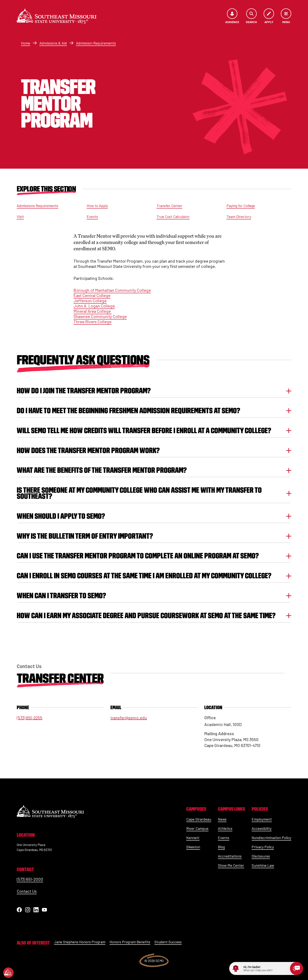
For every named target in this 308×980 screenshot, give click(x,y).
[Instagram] (27, 909)
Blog (221, 846)
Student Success (168, 942)
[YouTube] (44, 909)
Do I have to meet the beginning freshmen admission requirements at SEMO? (128, 410)
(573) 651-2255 (29, 717)
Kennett (192, 837)
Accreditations (230, 856)
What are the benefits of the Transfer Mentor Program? (102, 470)
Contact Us (27, 891)
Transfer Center (169, 205)
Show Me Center (231, 865)
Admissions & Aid (53, 43)
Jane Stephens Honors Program (79, 942)
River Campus (197, 828)
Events (92, 216)
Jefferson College (90, 300)
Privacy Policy (263, 846)
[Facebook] (19, 909)
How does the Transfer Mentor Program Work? (88, 450)
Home (25, 43)
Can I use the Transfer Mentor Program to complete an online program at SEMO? (138, 556)
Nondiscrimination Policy (271, 837)
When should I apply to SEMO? (61, 516)
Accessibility (262, 828)
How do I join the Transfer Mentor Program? (84, 391)
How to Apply (97, 205)
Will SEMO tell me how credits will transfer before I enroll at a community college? (144, 430)
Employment (262, 819)
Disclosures (261, 856)
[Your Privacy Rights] (8, 972)
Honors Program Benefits (130, 942)
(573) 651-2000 (30, 879)
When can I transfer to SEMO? (61, 595)
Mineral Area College (93, 311)
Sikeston (193, 846)
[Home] (56, 16)
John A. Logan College (94, 305)
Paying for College (240, 205)
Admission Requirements (96, 43)
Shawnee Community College (100, 316)
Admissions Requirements (37, 205)
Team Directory (238, 216)
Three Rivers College (92, 321)
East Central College (92, 295)
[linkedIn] (36, 909)
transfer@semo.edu (128, 717)
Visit (20, 216)
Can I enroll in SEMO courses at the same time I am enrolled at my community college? (144, 576)
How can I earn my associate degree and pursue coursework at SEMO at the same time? (146, 615)
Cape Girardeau (198, 819)
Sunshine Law (263, 865)
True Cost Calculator (173, 216)
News (222, 819)
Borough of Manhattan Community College (112, 290)
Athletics (225, 828)
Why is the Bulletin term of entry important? (85, 536)
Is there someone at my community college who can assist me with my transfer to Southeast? (139, 493)
